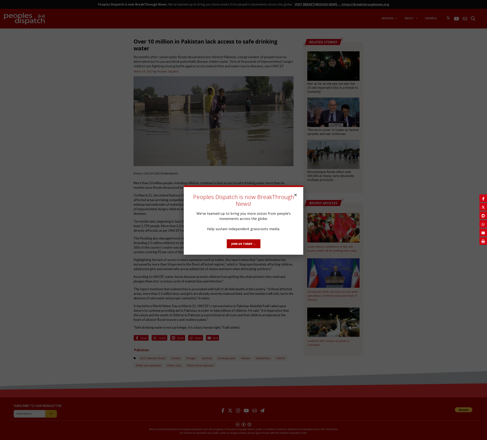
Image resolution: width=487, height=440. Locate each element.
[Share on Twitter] (483, 207)
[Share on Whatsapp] (483, 224)
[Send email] (483, 232)
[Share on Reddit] (483, 215)
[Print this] (483, 241)
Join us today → (243, 244)
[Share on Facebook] (483, 198)
